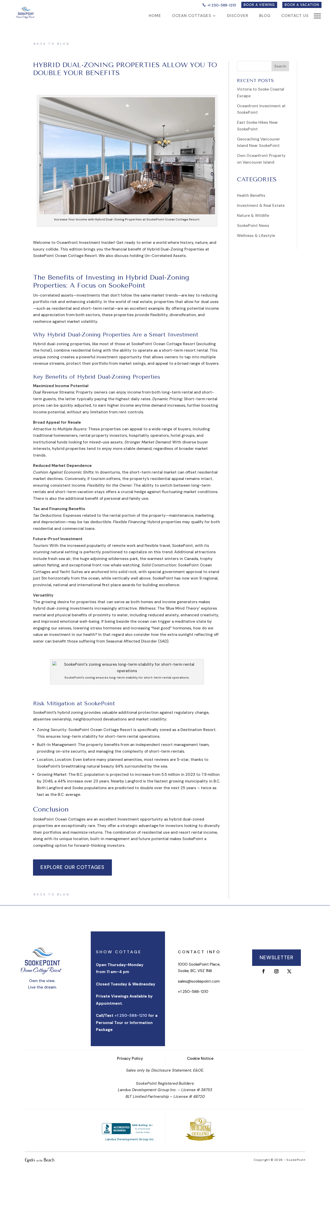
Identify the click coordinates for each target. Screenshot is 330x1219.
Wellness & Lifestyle (256, 235)
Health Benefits (251, 195)
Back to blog (52, 44)
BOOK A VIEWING (259, 5)
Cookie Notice (200, 1058)
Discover (237, 16)
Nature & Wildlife (253, 215)
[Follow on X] (289, 971)
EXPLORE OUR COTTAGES (72, 867)
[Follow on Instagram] (276, 971)
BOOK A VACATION (302, 5)
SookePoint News (253, 225)
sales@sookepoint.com (199, 981)
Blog (264, 16)
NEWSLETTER (276, 957)
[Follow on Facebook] (263, 971)
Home (155, 16)
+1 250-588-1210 (221, 5)
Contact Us (295, 16)
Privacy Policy (130, 1058)
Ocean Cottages (191, 16)
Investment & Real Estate (261, 205)
